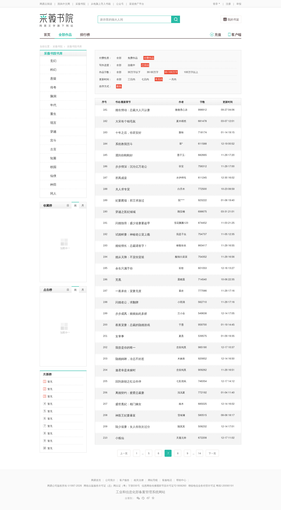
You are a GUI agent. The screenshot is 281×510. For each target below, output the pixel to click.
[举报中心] (252, 486)
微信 (138, 498)
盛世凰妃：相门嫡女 (128, 404)
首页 (47, 34)
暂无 (50, 381)
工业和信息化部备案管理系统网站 (140, 491)
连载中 (131, 65)
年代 (53, 105)
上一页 (124, 453)
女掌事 (119, 336)
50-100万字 (171, 72)
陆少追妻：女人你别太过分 (132, 426)
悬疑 (53, 78)
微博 (148, 498)
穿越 (53, 131)
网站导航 (153, 480)
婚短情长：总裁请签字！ (131, 245)
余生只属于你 (124, 268)
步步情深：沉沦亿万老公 (131, 166)
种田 (53, 184)
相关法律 (139, 480)
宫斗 (53, 140)
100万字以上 (191, 72)
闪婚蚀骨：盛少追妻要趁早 (132, 223)
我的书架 (233, 19)
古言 (53, 149)
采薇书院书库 (53, 53)
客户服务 (124, 480)
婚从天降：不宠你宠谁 (129, 257)
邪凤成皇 (121, 178)
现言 (53, 122)
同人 (53, 193)
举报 (238, 3)
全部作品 (65, 34)
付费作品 (149, 57)
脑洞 (53, 96)
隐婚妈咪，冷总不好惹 (129, 359)
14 (199, 453)
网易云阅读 (46, 3)
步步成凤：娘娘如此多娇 (131, 313)
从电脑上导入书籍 (101, 3)
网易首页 (96, 480)
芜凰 (118, 279)
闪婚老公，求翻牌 (126, 302)
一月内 (172, 79)
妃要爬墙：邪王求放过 (129, 200)
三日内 (131, 79)
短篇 (53, 158)
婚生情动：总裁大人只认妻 (132, 110)
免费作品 (133, 57)
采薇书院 (80, 3)
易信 (143, 498)
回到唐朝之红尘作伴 (128, 381)
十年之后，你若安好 (128, 132)
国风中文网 (64, 3)
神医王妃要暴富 (125, 415)
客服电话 (167, 480)
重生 (53, 113)
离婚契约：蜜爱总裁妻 (129, 393)
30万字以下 (134, 72)
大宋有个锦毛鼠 (125, 121)
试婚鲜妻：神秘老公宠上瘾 (132, 234)
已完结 (145, 65)
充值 (218, 34)
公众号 (120, 3)
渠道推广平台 (136, 3)
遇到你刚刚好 (124, 155)
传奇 (53, 87)
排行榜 (85, 34)
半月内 (159, 79)
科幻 (53, 69)
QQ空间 (153, 498)
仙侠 (53, 175)
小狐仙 (119, 438)
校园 (53, 167)
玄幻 (53, 60)
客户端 (236, 34)
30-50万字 (152, 72)
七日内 (145, 79)
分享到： (130, 498)
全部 (118, 57)
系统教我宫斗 (124, 144)
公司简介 (110, 480)
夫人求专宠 (122, 189)
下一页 (212, 453)
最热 (118, 86)
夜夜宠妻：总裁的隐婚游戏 (132, 325)
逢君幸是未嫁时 (125, 370)
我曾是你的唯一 (125, 347)
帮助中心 (181, 480)
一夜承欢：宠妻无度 (128, 291)
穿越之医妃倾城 (125, 212)
